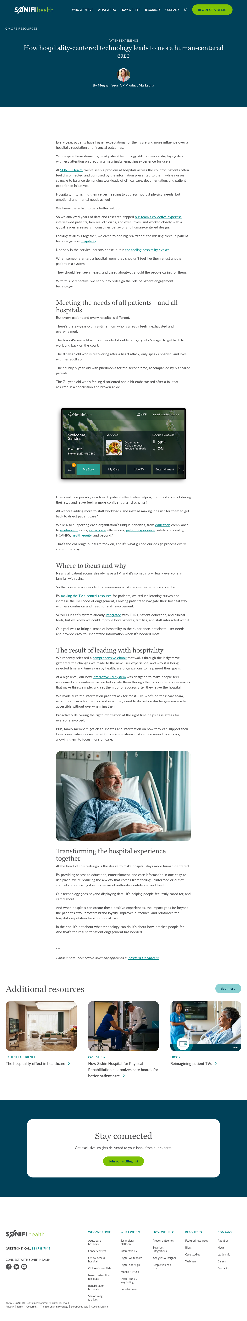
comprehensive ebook (110, 657)
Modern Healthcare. (143, 958)
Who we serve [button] (82, 10)
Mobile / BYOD (130, 1272)
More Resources (22, 28)
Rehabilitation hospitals (96, 1287)
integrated (113, 614)
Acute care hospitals (94, 1242)
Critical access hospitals (96, 1259)
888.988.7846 (41, 1248)
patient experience (140, 530)
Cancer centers (97, 1251)
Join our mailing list (123, 1161)
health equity (81, 535)
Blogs (188, 1247)
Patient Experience (124, 40)
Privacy (10, 1306)
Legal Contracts (79, 1306)
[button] (186, 10)
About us (223, 1240)
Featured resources (196, 1240)
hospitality (88, 241)
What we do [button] (107, 10)
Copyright (31, 1306)
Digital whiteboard (131, 1258)
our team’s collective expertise (158, 216)
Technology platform (127, 1242)
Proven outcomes (163, 1240)
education (162, 524)
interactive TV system (109, 676)
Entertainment (129, 1289)
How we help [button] (130, 10)
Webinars (190, 1261)
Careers (222, 1261)
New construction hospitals (99, 1277)
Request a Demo (212, 10)
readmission (69, 530)
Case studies (192, 1254)
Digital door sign (130, 1265)
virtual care (97, 530)
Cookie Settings (99, 1306)
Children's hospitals (99, 1268)
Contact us (224, 1268)
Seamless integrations (160, 1249)
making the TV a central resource (86, 595)
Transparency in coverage (54, 1306)
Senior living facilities (95, 1297)
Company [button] (172, 10)
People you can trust (162, 1266)
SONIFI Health (71, 170)
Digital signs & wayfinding (129, 1280)
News (221, 1247)
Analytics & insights (164, 1258)
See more (228, 988)
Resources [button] (153, 10)
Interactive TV (129, 1251)
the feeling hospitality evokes (147, 249)
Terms (20, 1306)
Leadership (224, 1254)
